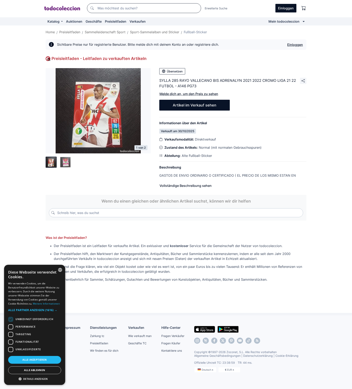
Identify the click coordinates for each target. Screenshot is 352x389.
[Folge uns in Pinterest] (231, 341)
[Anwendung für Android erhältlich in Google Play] (228, 329)
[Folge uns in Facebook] (214, 341)
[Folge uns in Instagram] (197, 341)
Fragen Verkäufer (172, 336)
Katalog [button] (53, 21)
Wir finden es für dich (104, 350)
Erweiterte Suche (216, 8)
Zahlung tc (97, 336)
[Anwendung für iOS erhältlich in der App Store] (204, 329)
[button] (34, 310)
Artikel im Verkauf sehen (194, 105)
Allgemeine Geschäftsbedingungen (217, 355)
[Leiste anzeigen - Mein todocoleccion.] (303, 21)
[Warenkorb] (303, 8)
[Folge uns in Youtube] (240, 341)
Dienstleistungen (103, 328)
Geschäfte (94, 21)
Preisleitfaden (115, 21)
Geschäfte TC (137, 343)
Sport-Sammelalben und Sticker (154, 32)
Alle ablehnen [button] (34, 370)
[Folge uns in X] (223, 341)
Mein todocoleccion (283, 21)
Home (50, 32)
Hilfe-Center (170, 328)
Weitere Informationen (46, 303)
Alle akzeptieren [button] (34, 359)
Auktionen (74, 21)
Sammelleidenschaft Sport (105, 32)
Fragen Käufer (170, 343)
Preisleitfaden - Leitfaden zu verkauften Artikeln (99, 58)
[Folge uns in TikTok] (248, 341)
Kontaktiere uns (171, 350)
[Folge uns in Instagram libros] (206, 341)
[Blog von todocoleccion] (257, 341)
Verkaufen (138, 21)
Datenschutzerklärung (258, 355)
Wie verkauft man (140, 336)
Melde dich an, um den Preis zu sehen (189, 94)
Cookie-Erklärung (286, 355)
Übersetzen (175, 71)
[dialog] (34, 325)
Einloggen (295, 45)
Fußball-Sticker (195, 32)
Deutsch (207, 369)
